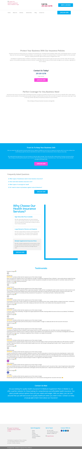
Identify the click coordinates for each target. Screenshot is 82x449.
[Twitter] (64, 431)
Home (9, 12)
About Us (15, 12)
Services (21, 12)
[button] (41, 178)
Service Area (29, 12)
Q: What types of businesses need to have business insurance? (25, 179)
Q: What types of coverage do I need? (18, 184)
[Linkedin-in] (66, 431)
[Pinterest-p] (68, 431)
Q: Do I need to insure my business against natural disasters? (25, 187)
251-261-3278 (47, 6)
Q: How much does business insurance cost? (20, 181)
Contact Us (41, 12)
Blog (36, 12)
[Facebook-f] (62, 431)
